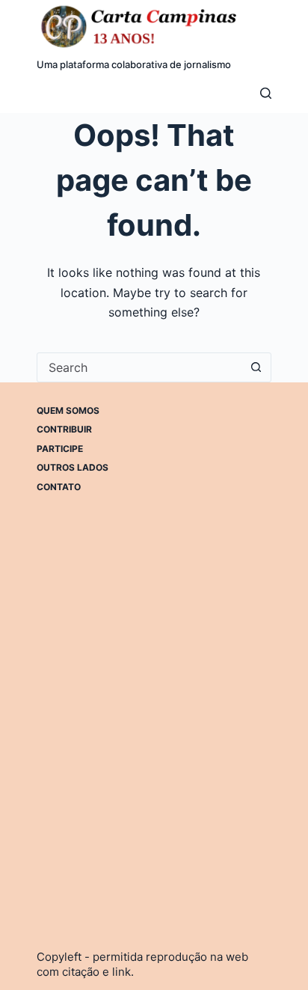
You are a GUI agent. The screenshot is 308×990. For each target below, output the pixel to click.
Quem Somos (68, 410)
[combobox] (139, 367)
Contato (59, 486)
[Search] (265, 93)
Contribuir (64, 429)
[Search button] (256, 367)
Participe (60, 448)
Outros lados (72, 467)
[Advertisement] (154, 684)
